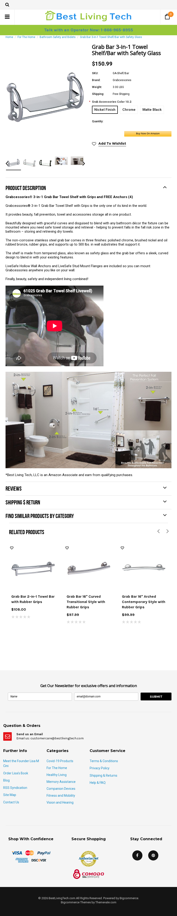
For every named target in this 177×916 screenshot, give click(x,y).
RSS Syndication (15, 788)
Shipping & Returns (103, 775)
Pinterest (153, 855)
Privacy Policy (99, 768)
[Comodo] (88, 873)
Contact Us (11, 802)
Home (9, 37)
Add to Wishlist (112, 143)
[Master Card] (29, 853)
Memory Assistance (61, 782)
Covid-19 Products (60, 761)
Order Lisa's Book (15, 773)
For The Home (26, 37)
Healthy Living (57, 775)
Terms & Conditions (104, 761)
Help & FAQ (98, 782)
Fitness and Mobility (61, 795)
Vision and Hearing (60, 802)
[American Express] (21, 860)
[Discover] (39, 860)
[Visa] (17, 853)
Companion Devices (61, 788)
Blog (6, 780)
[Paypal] (43, 853)
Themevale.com (105, 902)
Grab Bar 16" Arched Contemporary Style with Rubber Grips (143, 601)
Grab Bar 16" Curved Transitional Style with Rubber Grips (86, 601)
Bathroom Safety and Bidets (58, 37)
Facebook (137, 855)
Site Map (9, 795)
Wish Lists (11, 548)
